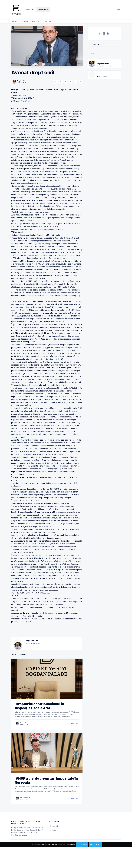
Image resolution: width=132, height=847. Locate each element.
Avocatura (24, 21)
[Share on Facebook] (61, 82)
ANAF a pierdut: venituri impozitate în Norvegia (46, 780)
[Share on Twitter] (56, 82)
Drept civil (35, 21)
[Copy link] (80, 82)
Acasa (27, 10)
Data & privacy (55, 826)
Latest (14, 21)
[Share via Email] (76, 82)
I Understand (82, 844)
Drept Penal (47, 21)
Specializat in (43, 10)
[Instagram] (104, 33)
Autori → (92, 54)
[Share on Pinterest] (71, 82)
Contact (53, 831)
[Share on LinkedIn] (66, 82)
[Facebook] (100, 33)
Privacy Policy (95, 844)
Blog (33, 10)
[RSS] (108, 33)
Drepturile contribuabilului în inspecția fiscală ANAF (39, 706)
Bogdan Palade (32, 641)
